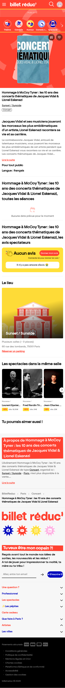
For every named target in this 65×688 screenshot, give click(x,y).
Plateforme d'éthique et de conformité (24, 666)
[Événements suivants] (61, 389)
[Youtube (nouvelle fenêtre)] (22, 530)
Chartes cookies (13, 662)
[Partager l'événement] (51, 37)
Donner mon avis (49, 253)
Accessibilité (11, 670)
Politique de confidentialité (18, 655)
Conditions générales (16, 651)
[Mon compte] (59, 4)
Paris (26, 473)
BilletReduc (8, 494)
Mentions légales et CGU (18, 659)
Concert (34, 469)
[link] (7, 25)
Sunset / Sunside (11, 105)
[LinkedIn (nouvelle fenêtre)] (50, 530)
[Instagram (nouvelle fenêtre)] (36, 530)
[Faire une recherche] (51, 4)
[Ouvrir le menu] (5, 4)
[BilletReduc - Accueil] (23, 4)
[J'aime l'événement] (59, 37)
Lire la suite (8, 160)
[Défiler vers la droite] (62, 26)
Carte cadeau (10, 612)
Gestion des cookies (15, 674)
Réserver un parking (13, 351)
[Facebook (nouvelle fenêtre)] (8, 530)
